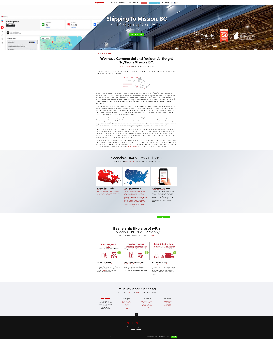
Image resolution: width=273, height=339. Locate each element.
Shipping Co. (114, 2)
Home (97, 53)
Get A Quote (136, 34)
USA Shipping (122, 2)
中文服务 (129, 2)
